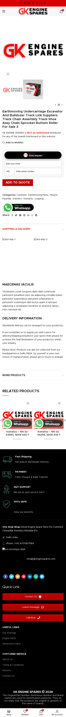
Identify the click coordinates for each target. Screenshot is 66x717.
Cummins (22, 195)
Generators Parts (11, 644)
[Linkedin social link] (37, 3)
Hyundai (6, 199)
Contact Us (31, 597)
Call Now (31, 618)
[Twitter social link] (25, 3)
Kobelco (17, 199)
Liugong (39, 199)
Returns (6, 670)
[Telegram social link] (45, 3)
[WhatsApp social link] (41, 3)
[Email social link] (29, 3)
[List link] (33, 537)
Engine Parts (9, 638)
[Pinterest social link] (33, 3)
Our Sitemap (9, 633)
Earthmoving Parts (38, 195)
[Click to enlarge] (8, 74)
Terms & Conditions (13, 665)
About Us (7, 659)
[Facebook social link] (21, 3)
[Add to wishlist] (28, 403)
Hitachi (53, 195)
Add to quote (18, 182)
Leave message (31, 607)
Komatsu (28, 199)
